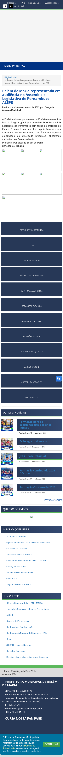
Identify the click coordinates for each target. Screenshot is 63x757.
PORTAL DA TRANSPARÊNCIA (32, 230)
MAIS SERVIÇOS (31, 397)
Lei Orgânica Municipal (15, 536)
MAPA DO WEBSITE (31, 367)
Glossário (11, 3)
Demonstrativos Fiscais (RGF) (19, 572)
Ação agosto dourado (33, 441)
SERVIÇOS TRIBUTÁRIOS (31, 306)
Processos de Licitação (16, 548)
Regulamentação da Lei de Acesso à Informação (28, 542)
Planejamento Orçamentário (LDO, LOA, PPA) (26, 560)
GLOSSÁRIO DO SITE (31, 337)
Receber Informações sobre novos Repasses (27, 657)
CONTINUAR (51, 744)
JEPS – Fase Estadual (32, 456)
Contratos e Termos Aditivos (18, 554)
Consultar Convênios (15, 651)
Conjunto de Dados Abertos (18, 584)
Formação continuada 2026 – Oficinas (38, 472)
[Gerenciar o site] (59, 671)
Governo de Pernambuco (17, 621)
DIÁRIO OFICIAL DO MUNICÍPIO (31, 276)
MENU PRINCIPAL (14, 65)
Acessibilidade (52, 3)
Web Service (11, 578)
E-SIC (31, 245)
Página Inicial (11, 77)
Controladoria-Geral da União (19, 627)
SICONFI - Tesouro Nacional (18, 645)
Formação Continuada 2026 (37, 487)
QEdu (8, 639)
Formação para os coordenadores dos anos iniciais (35, 424)
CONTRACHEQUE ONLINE (31, 321)
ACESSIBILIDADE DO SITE (31, 382)
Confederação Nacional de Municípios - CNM (26, 633)
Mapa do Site (34, 3)
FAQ (23, 3)
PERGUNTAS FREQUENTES (31, 352)
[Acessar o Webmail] (54, 671)
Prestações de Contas (15, 566)
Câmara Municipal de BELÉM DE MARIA (24, 603)
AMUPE (9, 615)
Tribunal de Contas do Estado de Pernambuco (27, 609)
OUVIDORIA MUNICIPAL (31, 261)
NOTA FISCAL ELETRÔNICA (31, 291)
